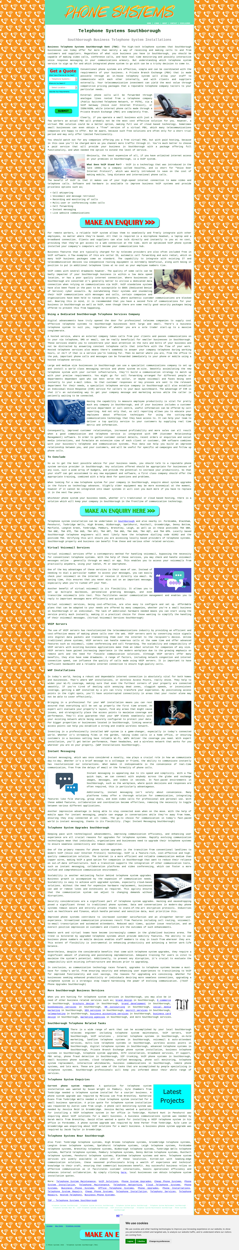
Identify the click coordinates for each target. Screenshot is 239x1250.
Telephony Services (163, 1191)
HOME (149, 23)
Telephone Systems (73, 1226)
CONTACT (173, 23)
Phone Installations (176, 1188)
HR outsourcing (115, 1007)
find (57, 1142)
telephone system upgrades (100, 1053)
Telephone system (59, 521)
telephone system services (101, 997)
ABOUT (164, 23)
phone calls (158, 174)
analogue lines (91, 98)
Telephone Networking (127, 1185)
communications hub (131, 246)
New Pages (59, 1226)
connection (157, 180)
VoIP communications (70, 294)
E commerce (164, 1000)
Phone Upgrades (148, 1188)
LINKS (156, 23)
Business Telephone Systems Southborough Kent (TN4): (84, 47)
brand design (124, 1000)
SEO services (93, 1010)
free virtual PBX (135, 140)
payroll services (137, 1010)
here (123, 1172)
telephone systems (154, 47)
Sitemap (49, 1226)
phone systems (107, 69)
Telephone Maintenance (94, 1185)
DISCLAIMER (185, 23)
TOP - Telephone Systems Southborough (72, 1200)
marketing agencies (93, 1017)
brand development (134, 1003)
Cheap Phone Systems (167, 1181)
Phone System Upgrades (136, 1181)
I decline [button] (141, 1241)
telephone (141, 952)
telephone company (157, 86)
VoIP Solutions (108, 1181)
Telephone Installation (131, 1191)
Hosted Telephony (71, 1195)
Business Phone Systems (77, 1188)
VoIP (95, 233)
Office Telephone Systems (116, 1188)
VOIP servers (56, 647)
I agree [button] (130, 1241)
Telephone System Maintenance (76, 1181)
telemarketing (56, 1013)
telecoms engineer (83, 1033)
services (165, 1017)
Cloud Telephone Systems (163, 1185)
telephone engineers (79, 534)
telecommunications (125, 630)
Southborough (126, 521)
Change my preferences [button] (159, 1241)
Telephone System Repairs (65, 1191)
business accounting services (109, 1013)
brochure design (83, 1003)
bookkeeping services (62, 1007)
